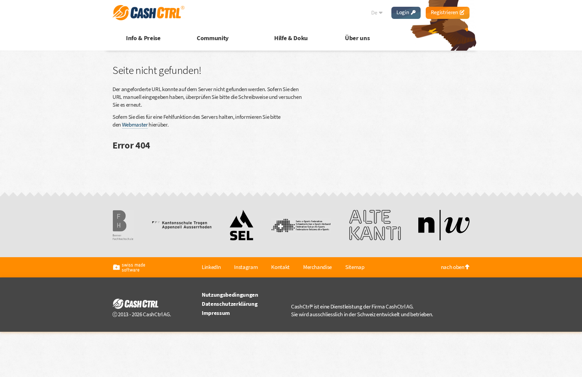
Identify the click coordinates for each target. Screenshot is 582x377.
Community (213, 38)
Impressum (216, 313)
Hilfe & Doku (291, 38)
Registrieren (445, 12)
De (374, 12)
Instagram (246, 267)
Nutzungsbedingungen (230, 294)
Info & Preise (143, 38)
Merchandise (317, 267)
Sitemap (354, 267)
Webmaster (135, 124)
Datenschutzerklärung (229, 303)
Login (403, 12)
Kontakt (280, 267)
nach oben (453, 267)
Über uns (357, 38)
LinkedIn (211, 267)
